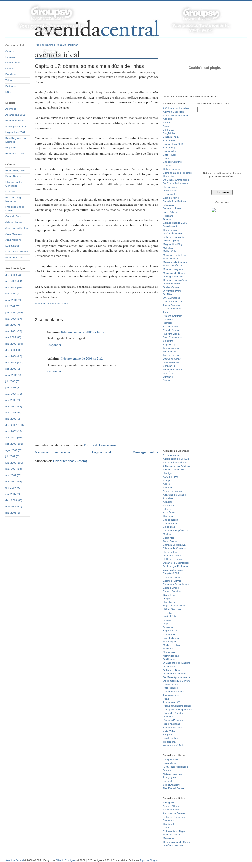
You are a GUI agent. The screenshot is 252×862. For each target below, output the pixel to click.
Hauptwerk (169, 602)
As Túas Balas (171, 809)
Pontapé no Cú (171, 702)
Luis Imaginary (171, 240)
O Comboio (169, 666)
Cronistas (10, 57)
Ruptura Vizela (171, 333)
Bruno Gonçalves (15, 170)
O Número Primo (172, 290)
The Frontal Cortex (173, 788)
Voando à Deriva (172, 369)
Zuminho (168, 376)
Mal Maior (168, 248)
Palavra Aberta (171, 684)
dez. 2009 (11, 275)
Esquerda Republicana (176, 584)
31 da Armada (171, 455)
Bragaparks (169, 151)
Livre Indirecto (171, 638)
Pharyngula (169, 777)
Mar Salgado (170, 641)
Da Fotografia (170, 187)
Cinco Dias (169, 527)
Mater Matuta (170, 258)
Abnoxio (167, 118)
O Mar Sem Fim (171, 283)
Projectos (10, 147)
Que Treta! (169, 716)
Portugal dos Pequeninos (177, 709)
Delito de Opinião (173, 559)
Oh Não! (168, 294)
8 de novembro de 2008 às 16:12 (83, 332)
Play (165, 312)
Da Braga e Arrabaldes (176, 179)
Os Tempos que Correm (176, 680)
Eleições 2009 (171, 573)
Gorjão (167, 598)
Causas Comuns (172, 162)
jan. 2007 (10, 494)
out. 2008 (10, 362)
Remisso (168, 322)
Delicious (10, 86)
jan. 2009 (10, 343)
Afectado (168, 487)
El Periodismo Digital (174, 831)
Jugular (167, 623)
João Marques (13, 234)
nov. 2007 (11, 431)
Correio (9, 68)
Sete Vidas (169, 731)
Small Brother (170, 738)
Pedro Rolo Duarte (173, 691)
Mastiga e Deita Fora (175, 255)
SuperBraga (170, 344)
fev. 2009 (10, 337)
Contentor (168, 176)
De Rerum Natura (173, 555)
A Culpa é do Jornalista (176, 108)
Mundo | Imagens (173, 269)
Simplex (167, 734)
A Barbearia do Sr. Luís (176, 458)
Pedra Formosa (171, 305)
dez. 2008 (11, 350)
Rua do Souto (171, 330)
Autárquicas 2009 (15, 114)
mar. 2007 (11, 481)
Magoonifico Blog (173, 244)
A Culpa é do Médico (175, 462)
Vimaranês (169, 366)
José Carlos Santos (16, 228)
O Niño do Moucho (173, 845)
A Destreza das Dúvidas (176, 466)
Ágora (166, 380)
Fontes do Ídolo (172, 208)
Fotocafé (168, 215)
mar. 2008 (11, 406)
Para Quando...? (172, 301)
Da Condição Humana (175, 183)
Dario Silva (11, 191)
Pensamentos (171, 695)
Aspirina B (168, 505)
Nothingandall (171, 655)
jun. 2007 (10, 462)
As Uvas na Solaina (174, 813)
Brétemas (168, 820)
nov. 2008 (11, 356)
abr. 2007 (10, 475)
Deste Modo (170, 190)
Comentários (12, 62)
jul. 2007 (10, 456)
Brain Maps (169, 763)
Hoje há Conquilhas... (175, 605)
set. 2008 (10, 368)
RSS (8, 92)
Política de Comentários (100, 445)
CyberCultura (170, 541)
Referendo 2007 (14, 153)
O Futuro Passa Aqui (175, 280)
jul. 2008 (10, 381)
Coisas (167, 165)
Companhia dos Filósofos (177, 172)
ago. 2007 (11, 450)
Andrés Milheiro (171, 806)
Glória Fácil (169, 595)
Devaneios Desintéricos (176, 562)
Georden (168, 219)
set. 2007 (10, 443)
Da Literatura (170, 552)
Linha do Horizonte (174, 237)
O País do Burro (172, 670)
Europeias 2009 (14, 120)
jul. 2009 (10, 306)
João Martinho (13, 239)
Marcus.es (168, 838)
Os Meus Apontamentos (176, 677)
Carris (166, 158)
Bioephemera (170, 759)
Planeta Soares (172, 308)
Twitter (9, 80)
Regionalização (171, 723)
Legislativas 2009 (15, 132)
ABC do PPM (170, 476)
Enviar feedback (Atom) (70, 461)
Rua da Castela (172, 326)
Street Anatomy (171, 784)
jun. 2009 (10, 312)
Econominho (170, 194)
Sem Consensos (172, 337)
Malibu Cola (169, 251)
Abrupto (167, 480)
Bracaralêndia (171, 136)
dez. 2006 (11, 500)
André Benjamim (172, 491)
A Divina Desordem (173, 111)
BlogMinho (169, 133)
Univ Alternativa (171, 362)
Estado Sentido (172, 591)
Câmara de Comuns (174, 548)
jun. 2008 (10, 387)
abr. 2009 (10, 324)
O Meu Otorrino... (173, 287)
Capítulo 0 (169, 824)
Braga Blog (169, 147)
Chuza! (167, 827)
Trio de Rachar (171, 355)
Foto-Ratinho (170, 212)
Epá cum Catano (172, 577)
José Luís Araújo (172, 233)
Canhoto (168, 516)
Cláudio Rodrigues (66, 860)
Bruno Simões (13, 176)
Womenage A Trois (173, 745)
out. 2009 (10, 287)
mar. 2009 (11, 331)
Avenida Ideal (60, 303)
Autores (9, 51)
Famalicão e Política (174, 201)
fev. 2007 (10, 487)
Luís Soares (12, 245)
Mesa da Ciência (172, 265)
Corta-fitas (168, 537)
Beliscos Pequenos (174, 817)
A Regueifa (169, 802)
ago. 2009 (11, 300)
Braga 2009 (169, 140)
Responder (54, 344)
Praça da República (174, 713)
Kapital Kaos (170, 630)
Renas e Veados (172, 727)
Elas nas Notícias (173, 570)
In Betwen (168, 613)
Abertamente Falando (175, 115)
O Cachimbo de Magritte (176, 662)
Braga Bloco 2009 (173, 144)
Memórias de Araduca (175, 262)
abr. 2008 (10, 400)
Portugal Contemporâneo (177, 705)
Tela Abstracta (171, 348)
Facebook (11, 74)
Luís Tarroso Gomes (16, 251)
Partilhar (73, 45)
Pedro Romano (14, 257)
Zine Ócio (168, 373)
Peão (166, 698)
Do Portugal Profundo (175, 566)
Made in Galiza (171, 834)
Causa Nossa (170, 519)
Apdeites (168, 498)
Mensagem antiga (145, 452)
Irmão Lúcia (169, 616)
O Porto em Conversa (175, 673)
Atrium (166, 126)
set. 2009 (10, 293)
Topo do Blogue (149, 860)
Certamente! (170, 523)
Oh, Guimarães (171, 297)
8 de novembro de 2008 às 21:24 (83, 358)
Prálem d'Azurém (172, 315)
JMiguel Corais (13, 222)
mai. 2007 (11, 469)
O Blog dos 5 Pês (173, 276)
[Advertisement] (177, 416)
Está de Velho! (171, 197)
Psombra (168, 319)
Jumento (168, 627)
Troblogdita (169, 741)
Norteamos (169, 652)
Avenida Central (14, 860)
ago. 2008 (11, 375)
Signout (167, 781)
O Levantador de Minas (176, 842)
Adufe (166, 483)
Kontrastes (169, 634)
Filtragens (168, 205)
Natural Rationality (173, 774)
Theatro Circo (170, 351)
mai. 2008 (11, 394)
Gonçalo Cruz (13, 216)
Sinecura (168, 340)
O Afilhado (169, 659)
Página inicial (101, 452)
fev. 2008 (10, 412)
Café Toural (169, 154)
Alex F (166, 122)
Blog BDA (168, 129)
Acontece (10, 108)
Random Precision (173, 720)
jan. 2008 (10, 418)
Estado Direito (171, 587)
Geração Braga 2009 (175, 222)
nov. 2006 (11, 506)
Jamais (167, 620)
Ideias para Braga (15, 126)
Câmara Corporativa (174, 544)
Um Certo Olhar (171, 358)
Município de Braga (174, 273)
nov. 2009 (11, 281)
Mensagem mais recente (52, 452)
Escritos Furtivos (172, 580)
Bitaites (167, 509)
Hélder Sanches (172, 609)
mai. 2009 (11, 318)
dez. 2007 (11, 425)
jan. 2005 (10, 512)
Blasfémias (169, 512)
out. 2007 (10, 437)
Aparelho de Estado (174, 494)
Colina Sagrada (172, 169)
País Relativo (170, 688)
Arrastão (168, 501)
